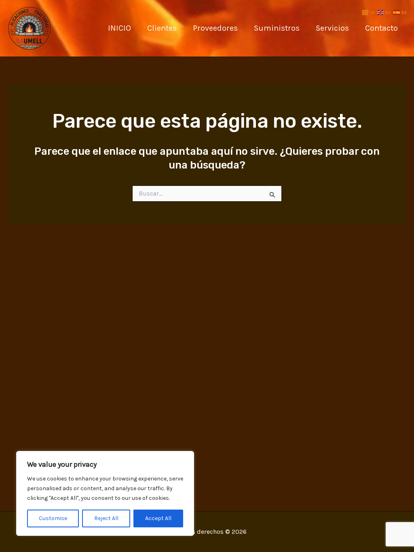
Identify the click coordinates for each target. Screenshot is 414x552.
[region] (105, 493)
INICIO (119, 28)
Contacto (381, 28)
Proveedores (215, 28)
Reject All (106, 518)
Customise (53, 518)
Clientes (162, 28)
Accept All (158, 518)
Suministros (277, 28)
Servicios (332, 28)
